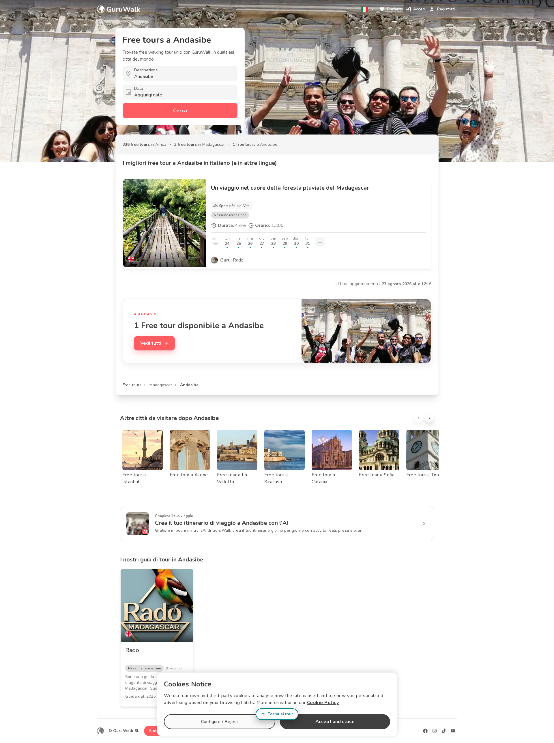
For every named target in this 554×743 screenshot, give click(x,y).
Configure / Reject (219, 721)
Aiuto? (155, 730)
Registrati (446, 9)
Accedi (419, 9)
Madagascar (160, 385)
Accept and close (335, 721)
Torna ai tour (280, 714)
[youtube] (453, 731)
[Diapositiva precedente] (418, 418)
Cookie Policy (323, 702)
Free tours (132, 385)
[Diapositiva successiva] (429, 418)
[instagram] (435, 731)
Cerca (180, 110)
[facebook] (425, 731)
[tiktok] (444, 731)
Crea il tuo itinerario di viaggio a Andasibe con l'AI (222, 523)
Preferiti (394, 9)
